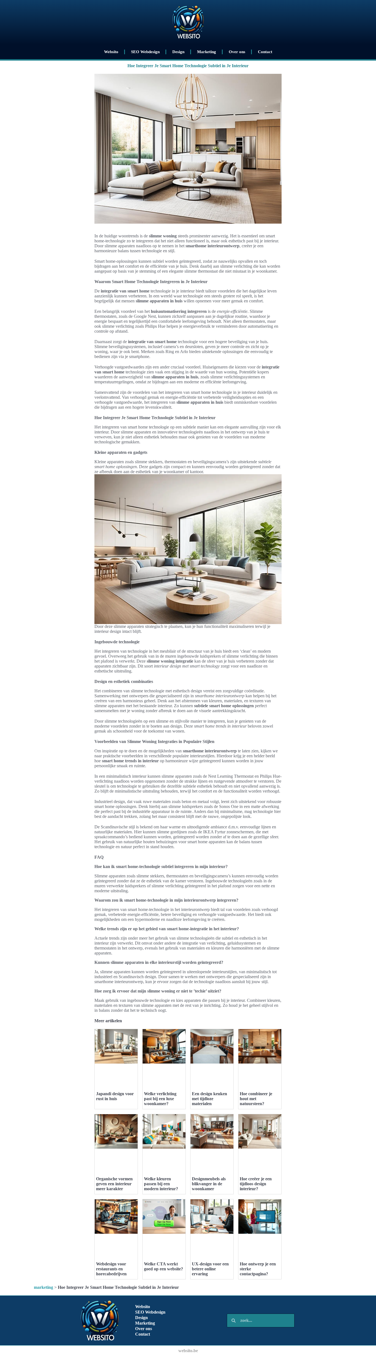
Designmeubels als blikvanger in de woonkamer (209, 1183)
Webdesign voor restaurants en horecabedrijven (111, 1269)
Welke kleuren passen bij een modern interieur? (161, 1183)
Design (178, 52)
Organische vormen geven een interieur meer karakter (114, 1183)
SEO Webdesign (145, 52)
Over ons (237, 52)
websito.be (188, 1350)
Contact (265, 52)
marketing (43, 1287)
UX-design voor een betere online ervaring (210, 1269)
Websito (111, 52)
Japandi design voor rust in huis (115, 1096)
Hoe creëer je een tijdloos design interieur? (256, 1183)
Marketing (206, 52)
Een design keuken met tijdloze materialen (209, 1098)
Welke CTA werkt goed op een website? (163, 1266)
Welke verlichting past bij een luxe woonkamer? (160, 1098)
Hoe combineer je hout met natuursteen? (256, 1098)
